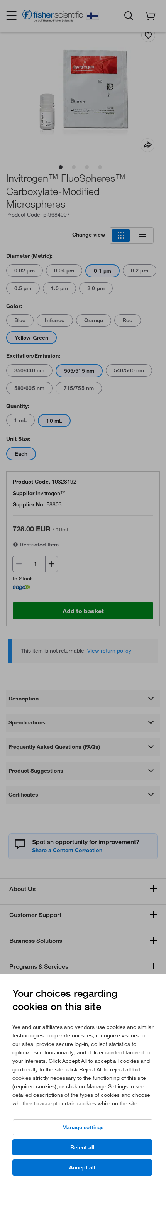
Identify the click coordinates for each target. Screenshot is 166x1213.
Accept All (82, 1167)
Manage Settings (82, 1127)
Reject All (82, 1147)
